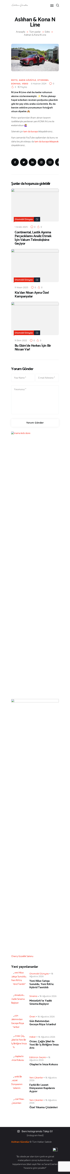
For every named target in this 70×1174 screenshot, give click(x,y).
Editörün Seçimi (37, 1057)
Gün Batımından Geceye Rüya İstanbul (42, 1023)
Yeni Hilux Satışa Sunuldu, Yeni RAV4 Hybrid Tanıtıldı (41, 984)
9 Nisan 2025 (21, 287)
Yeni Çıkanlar (36, 1077)
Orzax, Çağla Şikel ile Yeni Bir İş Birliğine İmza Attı (43, 1045)
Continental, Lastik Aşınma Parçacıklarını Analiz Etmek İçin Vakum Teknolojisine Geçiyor (33, 238)
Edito (47, 32)
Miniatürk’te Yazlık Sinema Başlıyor (40, 1002)
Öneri (32, 1016)
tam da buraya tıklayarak (46, 142)
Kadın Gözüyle (27, 80)
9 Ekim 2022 (21, 340)
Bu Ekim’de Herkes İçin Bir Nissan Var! (33, 347)
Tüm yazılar (35, 32)
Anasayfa (20, 32)
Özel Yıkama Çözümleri (43, 1107)
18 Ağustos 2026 (41, 975)
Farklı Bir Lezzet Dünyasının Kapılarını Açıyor (42, 1088)
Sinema (33, 996)
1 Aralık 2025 (21, 226)
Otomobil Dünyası (24, 219)
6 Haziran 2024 (38, 83)
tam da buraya (30, 132)
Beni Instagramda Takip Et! (37, 1131)
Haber (32, 1036)
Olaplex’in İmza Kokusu (43, 1064)
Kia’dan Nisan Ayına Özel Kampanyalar (32, 294)
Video (25, 83)
